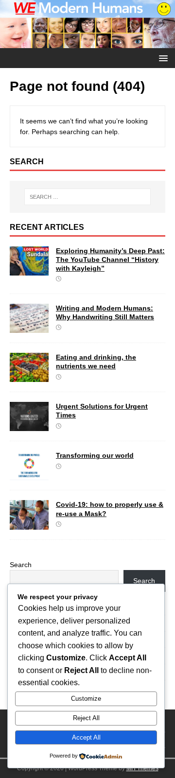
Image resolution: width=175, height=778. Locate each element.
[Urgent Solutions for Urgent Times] (29, 426)
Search (21, 565)
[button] (162, 58)
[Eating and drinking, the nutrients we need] (29, 376)
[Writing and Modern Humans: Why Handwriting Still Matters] (29, 327)
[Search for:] (88, 197)
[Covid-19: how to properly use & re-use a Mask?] (29, 524)
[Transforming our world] (29, 475)
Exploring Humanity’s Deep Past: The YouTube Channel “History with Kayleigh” (110, 259)
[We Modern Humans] (87, 43)
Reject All (86, 718)
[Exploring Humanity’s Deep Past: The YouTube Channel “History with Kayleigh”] (29, 270)
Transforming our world (95, 455)
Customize (86, 698)
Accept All (86, 737)
